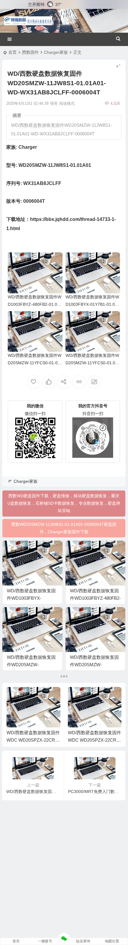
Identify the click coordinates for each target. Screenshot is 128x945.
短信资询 (83, 941)
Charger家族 (56, 52)
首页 (12, 52)
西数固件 (30, 52)
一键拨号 (45, 941)
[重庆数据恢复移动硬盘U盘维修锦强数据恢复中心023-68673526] (28, 20)
